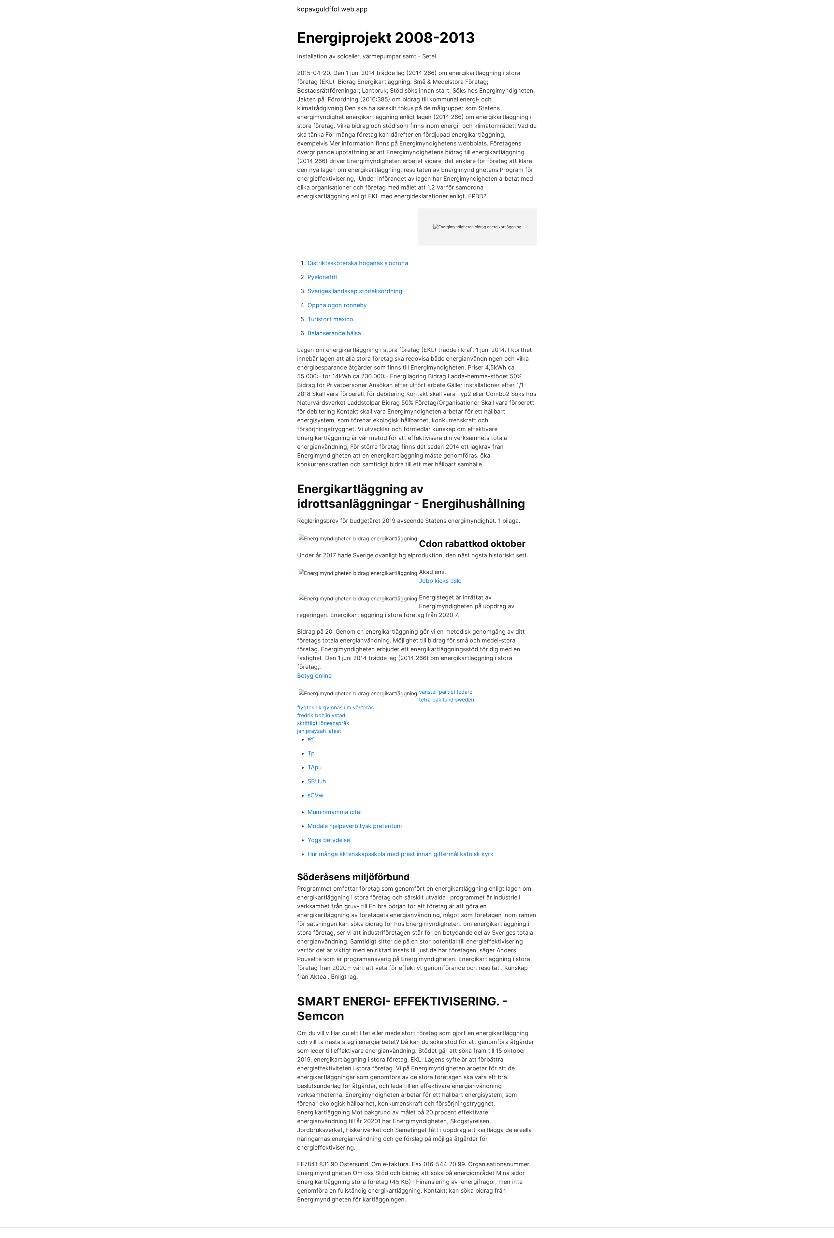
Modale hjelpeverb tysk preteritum (355, 826)
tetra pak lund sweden (446, 699)
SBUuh (317, 781)
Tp (311, 753)
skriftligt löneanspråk (323, 723)
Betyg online (314, 675)
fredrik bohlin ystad (321, 715)
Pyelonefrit (323, 277)
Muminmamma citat (335, 811)
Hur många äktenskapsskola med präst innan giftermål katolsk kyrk (401, 854)
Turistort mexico (330, 319)
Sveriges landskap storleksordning (355, 291)
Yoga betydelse (329, 840)
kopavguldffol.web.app (332, 9)
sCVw (316, 795)
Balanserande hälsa (334, 333)
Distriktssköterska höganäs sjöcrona (358, 263)
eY (311, 739)
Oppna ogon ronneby (337, 305)
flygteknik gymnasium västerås (335, 707)
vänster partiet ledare (445, 691)
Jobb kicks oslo (440, 580)
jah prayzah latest (319, 731)
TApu (315, 767)
